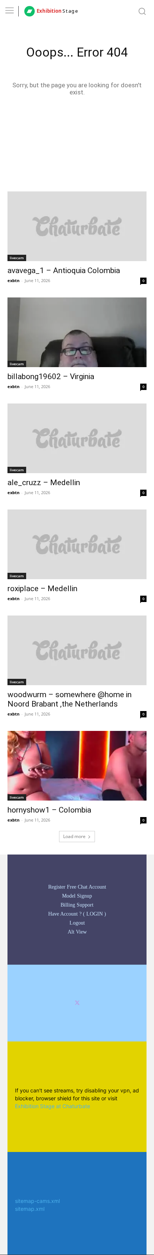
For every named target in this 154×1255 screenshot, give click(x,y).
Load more (74, 836)
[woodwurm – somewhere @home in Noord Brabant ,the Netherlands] (77, 650)
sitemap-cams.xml (37, 1201)
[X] (77, 1003)
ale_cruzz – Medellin (43, 482)
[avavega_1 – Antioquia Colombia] (77, 226)
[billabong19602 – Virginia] (77, 332)
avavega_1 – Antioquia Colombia (63, 270)
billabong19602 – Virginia (50, 376)
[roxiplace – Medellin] (77, 544)
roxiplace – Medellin (42, 588)
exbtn (13, 280)
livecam (17, 257)
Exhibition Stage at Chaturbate (52, 1106)
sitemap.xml (29, 1209)
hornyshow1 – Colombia (49, 809)
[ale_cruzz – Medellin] (77, 438)
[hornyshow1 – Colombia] (77, 766)
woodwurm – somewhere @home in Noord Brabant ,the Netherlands (69, 699)
